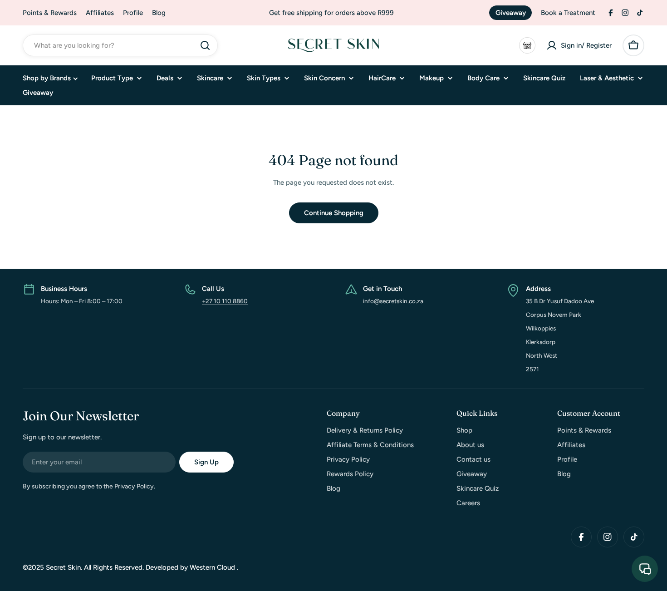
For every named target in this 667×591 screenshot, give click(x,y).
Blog (159, 13)
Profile (133, 13)
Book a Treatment (568, 13)
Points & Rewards (50, 13)
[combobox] (120, 45)
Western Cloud (213, 567)
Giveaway (510, 13)
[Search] (205, 45)
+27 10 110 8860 (225, 301)
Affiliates (100, 13)
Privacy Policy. (134, 486)
